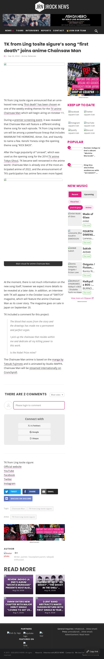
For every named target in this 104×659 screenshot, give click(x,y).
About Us (38, 652)
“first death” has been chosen (40, 104)
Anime (24, 56)
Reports (46, 30)
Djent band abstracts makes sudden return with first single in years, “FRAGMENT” (50, 605)
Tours (19, 30)
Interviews (32, 30)
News (8, 30)
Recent (75, 194)
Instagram (9, 483)
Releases (32, 56)
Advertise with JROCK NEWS (53, 652)
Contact (58, 30)
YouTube (9, 470)
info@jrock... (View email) (85, 628)
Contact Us (70, 652)
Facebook (9, 475)
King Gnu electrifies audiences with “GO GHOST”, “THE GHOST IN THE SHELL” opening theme (50, 583)
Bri (5, 56)
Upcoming (89, 194)
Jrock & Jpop (75, 207)
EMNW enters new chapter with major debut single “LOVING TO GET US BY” (18, 605)
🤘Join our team (76, 30)
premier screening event (28, 120)
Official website (13, 466)
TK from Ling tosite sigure (40, 508)
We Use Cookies (81, 652)
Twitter (8, 479)
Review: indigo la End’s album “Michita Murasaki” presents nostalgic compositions (19, 583)
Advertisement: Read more (77, 634)
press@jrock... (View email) (80, 631)
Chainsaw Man (18, 508)
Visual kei (74, 201)
